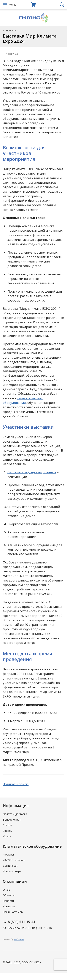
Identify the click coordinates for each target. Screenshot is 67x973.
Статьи (7, 825)
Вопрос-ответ (12, 819)
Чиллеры (8, 854)
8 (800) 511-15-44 (21, 921)
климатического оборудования (23, 400)
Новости (11, 30)
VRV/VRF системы (14, 860)
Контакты (9, 906)
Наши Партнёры (13, 912)
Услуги (7, 836)
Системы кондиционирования (31, 472)
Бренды (7, 830)
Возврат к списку (16, 784)
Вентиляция (10, 865)
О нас (6, 889)
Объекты (9, 895)
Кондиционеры (12, 871)
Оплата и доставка (15, 814)
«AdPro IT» (19, 939)
